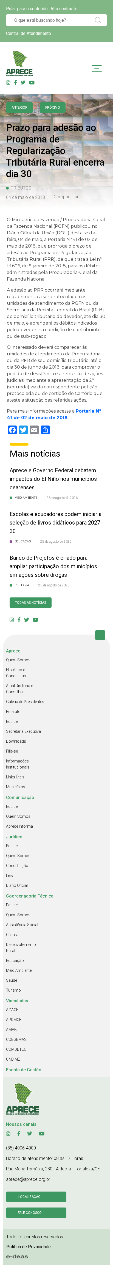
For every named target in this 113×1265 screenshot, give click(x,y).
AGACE (12, 1010)
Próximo (52, 107)
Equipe (12, 721)
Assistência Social (22, 925)
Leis (9, 875)
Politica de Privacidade (28, 1246)
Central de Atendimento (28, 33)
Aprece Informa (19, 826)
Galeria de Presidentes (25, 701)
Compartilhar (66, 197)
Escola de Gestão (23, 1069)
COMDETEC (16, 1049)
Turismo (13, 990)
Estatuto (13, 711)
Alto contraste (63, 8)
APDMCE (13, 1019)
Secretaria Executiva (23, 731)
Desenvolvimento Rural (21, 947)
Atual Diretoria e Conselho (19, 689)
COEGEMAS (16, 1039)
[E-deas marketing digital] (17, 1257)
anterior (19, 107)
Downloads (16, 741)
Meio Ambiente (19, 970)
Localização (29, 1197)
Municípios (15, 787)
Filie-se (12, 751)
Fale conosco (30, 1213)
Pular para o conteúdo (27, 8)
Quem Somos (18, 660)
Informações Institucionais (17, 764)
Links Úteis (15, 777)
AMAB (11, 1029)
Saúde (11, 980)
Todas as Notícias (30, 603)
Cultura (12, 934)
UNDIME (13, 1059)
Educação (15, 960)
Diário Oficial (17, 885)
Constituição (17, 865)
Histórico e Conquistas (16, 673)
